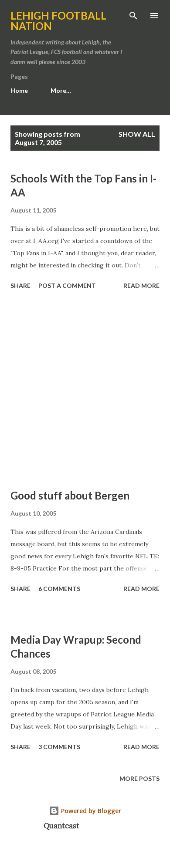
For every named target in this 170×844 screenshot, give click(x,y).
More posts (139, 778)
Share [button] (20, 285)
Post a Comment (67, 285)
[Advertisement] (85, 391)
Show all (137, 134)
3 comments (59, 746)
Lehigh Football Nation (58, 20)
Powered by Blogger (90, 811)
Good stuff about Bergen (69, 495)
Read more (141, 285)
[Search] (133, 15)
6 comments (59, 588)
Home (19, 90)
